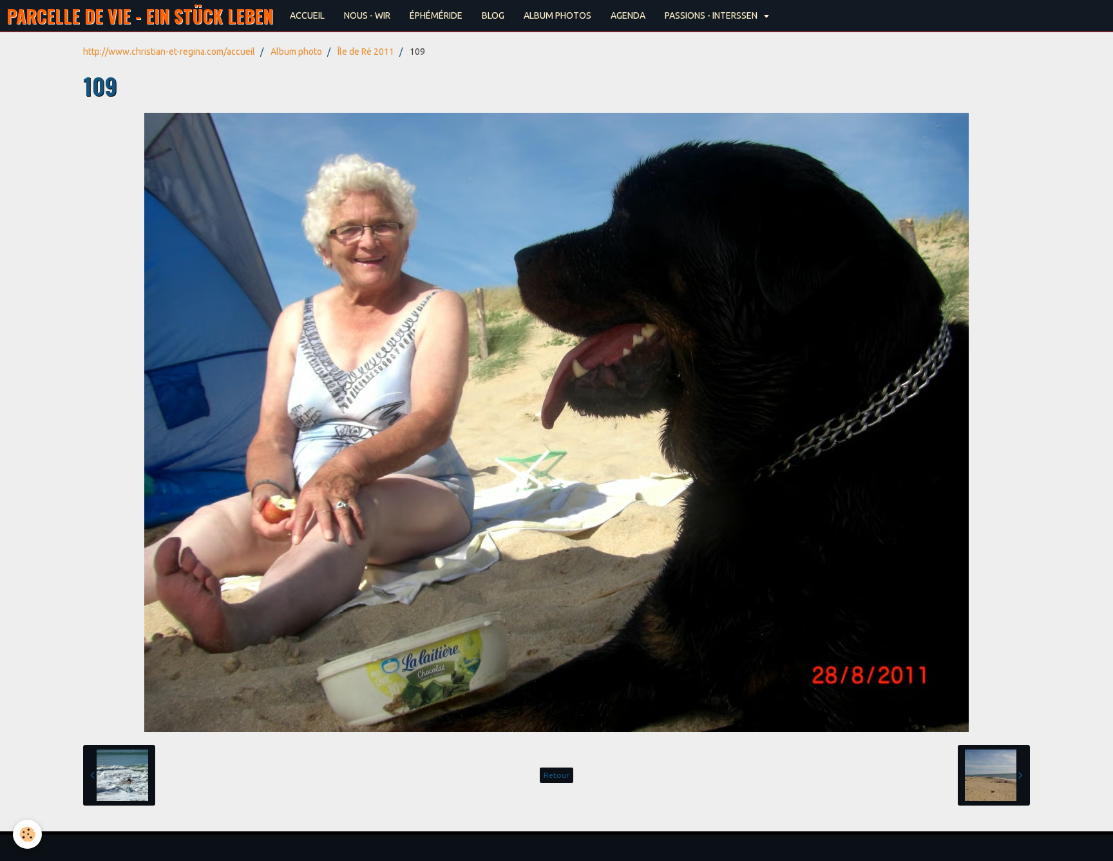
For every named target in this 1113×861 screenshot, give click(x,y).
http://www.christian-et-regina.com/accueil (169, 51)
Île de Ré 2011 (366, 51)
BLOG (493, 15)
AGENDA (628, 15)
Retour (556, 775)
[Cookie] (27, 834)
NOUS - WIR (367, 15)
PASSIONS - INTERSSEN (712, 15)
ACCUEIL (307, 15)
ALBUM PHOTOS (557, 15)
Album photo (296, 51)
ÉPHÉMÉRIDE (436, 15)
